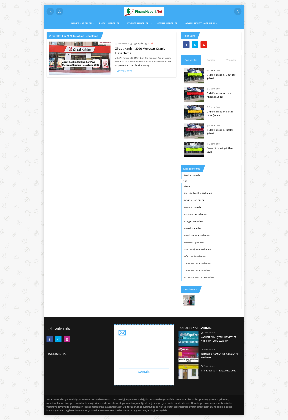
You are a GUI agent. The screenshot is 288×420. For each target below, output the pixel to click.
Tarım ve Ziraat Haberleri (197, 263)
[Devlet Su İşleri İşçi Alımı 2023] (194, 149)
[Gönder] (238, 11)
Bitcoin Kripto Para (194, 242)
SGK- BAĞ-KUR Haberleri (197, 249)
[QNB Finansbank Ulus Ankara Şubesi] (194, 94)
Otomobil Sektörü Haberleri (199, 277)
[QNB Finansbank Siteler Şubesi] (194, 130)
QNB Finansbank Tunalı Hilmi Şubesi (220, 113)
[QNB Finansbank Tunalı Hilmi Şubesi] (194, 112)
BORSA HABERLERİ (194, 200)
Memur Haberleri (167, 23)
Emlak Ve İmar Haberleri (197, 235)
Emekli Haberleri (109, 23)
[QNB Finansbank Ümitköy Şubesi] (194, 75)
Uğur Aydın (138, 43)
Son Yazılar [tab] (191, 60)
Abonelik (144, 371)
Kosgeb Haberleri (138, 23)
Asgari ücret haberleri (200, 23)
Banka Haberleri (81, 23)
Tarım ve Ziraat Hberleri (197, 270)
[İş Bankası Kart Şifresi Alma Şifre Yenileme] (188, 354)
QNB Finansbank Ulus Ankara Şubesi (219, 95)
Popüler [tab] (211, 60)
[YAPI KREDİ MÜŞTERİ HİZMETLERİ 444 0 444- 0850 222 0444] (188, 338)
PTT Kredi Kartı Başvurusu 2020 (218, 370)
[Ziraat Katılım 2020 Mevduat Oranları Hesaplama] (79, 58)
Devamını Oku (124, 70)
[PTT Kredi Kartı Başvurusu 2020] (188, 371)
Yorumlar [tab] (231, 60)
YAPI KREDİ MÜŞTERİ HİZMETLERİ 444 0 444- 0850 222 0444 (219, 339)
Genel (187, 186)
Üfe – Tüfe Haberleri (195, 256)
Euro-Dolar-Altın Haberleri (198, 193)
